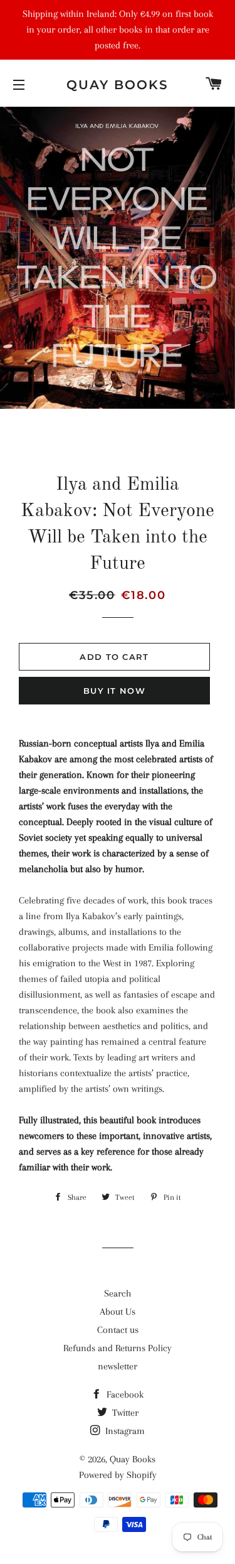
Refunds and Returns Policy (117, 1348)
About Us (117, 1311)
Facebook (124, 1394)
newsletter (117, 1366)
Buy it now (114, 691)
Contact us (117, 1329)
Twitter (124, 1412)
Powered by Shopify (118, 1474)
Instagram (124, 1431)
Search (117, 1293)
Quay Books (117, 84)
